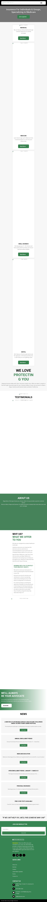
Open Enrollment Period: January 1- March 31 (23, 770)
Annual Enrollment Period (23, 738)
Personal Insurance (23, 786)
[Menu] (41, 3)
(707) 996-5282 (19, 888)
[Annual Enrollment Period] (23, 735)
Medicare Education (23, 754)
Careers (14, 869)
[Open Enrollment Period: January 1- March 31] (23, 767)
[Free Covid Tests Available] (23, 798)
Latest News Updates (17, 871)
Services (14, 867)
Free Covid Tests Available (23, 801)
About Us (14, 864)
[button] (23, 17)
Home (13, 862)
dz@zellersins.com (20, 896)
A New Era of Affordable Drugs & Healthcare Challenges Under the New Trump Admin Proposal (23, 722)
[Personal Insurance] (23, 783)
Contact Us (15, 876)
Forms (14, 874)
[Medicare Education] (23, 750)
